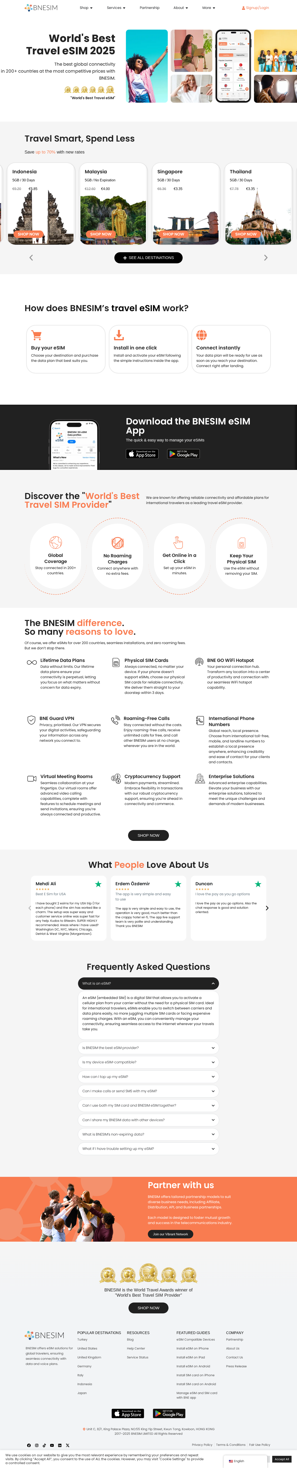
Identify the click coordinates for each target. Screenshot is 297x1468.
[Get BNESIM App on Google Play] (169, 1413)
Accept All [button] (282, 1459)
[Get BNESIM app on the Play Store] (183, 454)
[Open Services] (124, 7)
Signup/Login (257, 7)
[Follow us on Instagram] (37, 1445)
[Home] (41, 8)
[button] (31, 257)
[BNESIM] (44, 1335)
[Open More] (214, 7)
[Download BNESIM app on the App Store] (142, 454)
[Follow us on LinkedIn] (60, 1445)
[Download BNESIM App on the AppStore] (128, 1413)
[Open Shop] (91, 7)
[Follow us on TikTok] (44, 1445)
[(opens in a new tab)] (41, 204)
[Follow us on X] (67, 1445)
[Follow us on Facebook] (29, 1445)
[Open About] (187, 7)
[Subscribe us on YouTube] (52, 1445)
